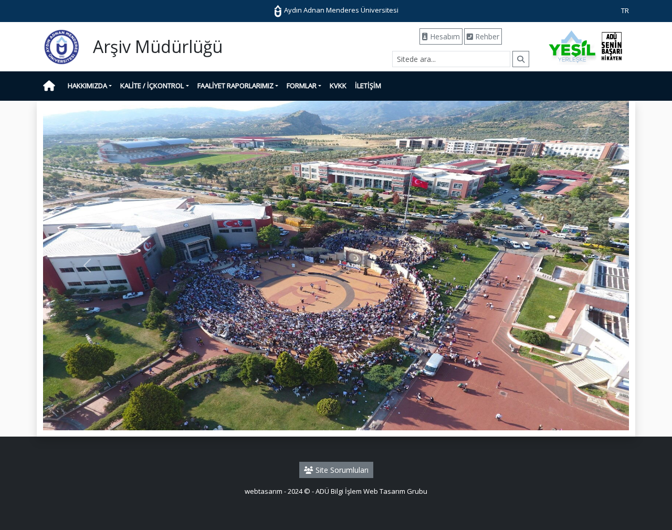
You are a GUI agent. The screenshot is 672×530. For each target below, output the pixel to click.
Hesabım (444, 36)
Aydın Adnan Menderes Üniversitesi (340, 10)
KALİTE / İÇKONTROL (152, 85)
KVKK (338, 85)
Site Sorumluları (341, 470)
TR (625, 10)
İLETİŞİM (368, 85)
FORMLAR (302, 85)
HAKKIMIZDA (87, 85)
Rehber (486, 36)
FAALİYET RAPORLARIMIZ (235, 85)
